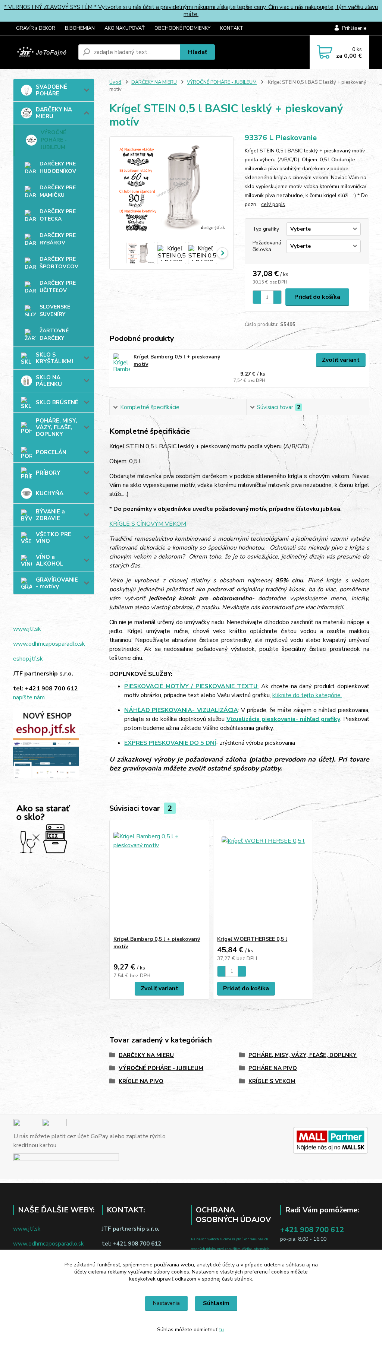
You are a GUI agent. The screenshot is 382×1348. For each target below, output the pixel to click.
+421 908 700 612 (312, 1230)
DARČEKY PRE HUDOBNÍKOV (58, 167)
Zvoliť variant (341, 360)
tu (221, 1329)
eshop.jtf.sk (28, 659)
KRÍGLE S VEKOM (271, 1081)
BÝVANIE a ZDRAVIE (50, 515)
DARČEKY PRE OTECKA (58, 215)
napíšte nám (29, 697)
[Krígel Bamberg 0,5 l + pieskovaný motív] (121, 363)
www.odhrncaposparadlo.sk (49, 644)
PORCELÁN (51, 452)
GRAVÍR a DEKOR (35, 28)
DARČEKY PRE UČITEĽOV (58, 286)
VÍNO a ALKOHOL (49, 560)
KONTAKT (232, 28)
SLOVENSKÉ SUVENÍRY (55, 310)
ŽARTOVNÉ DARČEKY (54, 334)
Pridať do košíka (317, 297)
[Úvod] (42, 52)
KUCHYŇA (49, 493)
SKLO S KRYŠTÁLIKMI (54, 358)
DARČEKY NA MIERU (54, 113)
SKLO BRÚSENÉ (57, 402)
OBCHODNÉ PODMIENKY (182, 28)
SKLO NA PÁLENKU (49, 381)
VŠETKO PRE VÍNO (53, 538)
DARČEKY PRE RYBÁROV (58, 239)
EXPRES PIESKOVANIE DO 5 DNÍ (170, 743)
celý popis (273, 204)
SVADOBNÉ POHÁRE (51, 90)
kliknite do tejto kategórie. (307, 695)
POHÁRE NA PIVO (272, 1068)
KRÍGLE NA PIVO (141, 1081)
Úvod (115, 82)
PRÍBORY (48, 473)
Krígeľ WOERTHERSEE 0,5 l (252, 939)
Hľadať (197, 52)
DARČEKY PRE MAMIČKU (58, 191)
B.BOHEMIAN (80, 28)
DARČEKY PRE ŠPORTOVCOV (59, 263)
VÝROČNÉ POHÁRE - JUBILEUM (54, 140)
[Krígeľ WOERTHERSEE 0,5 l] (263, 878)
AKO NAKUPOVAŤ (124, 28)
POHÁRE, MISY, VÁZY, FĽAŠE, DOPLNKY (56, 427)
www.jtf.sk (27, 629)
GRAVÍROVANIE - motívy (57, 583)
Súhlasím (216, 1303)
